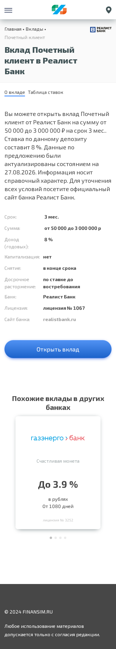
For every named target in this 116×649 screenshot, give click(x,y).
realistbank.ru (59, 319)
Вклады (34, 29)
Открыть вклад (58, 349)
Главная (12, 29)
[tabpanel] (58, 471)
